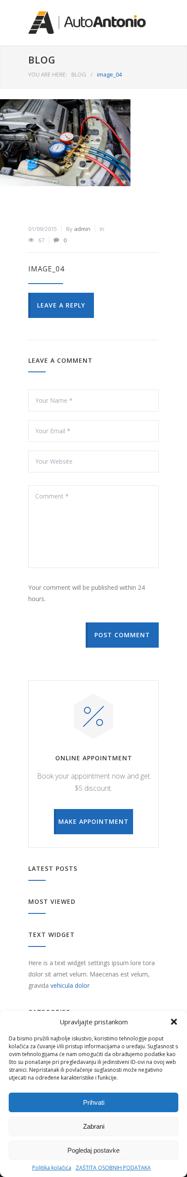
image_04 (46, 269)
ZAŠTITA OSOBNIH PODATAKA (113, 1167)
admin (82, 229)
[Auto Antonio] (87, 22)
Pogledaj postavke (93, 1150)
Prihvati (93, 1102)
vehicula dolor (70, 985)
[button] (174, 1021)
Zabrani (93, 1126)
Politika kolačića (51, 1167)
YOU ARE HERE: (47, 74)
